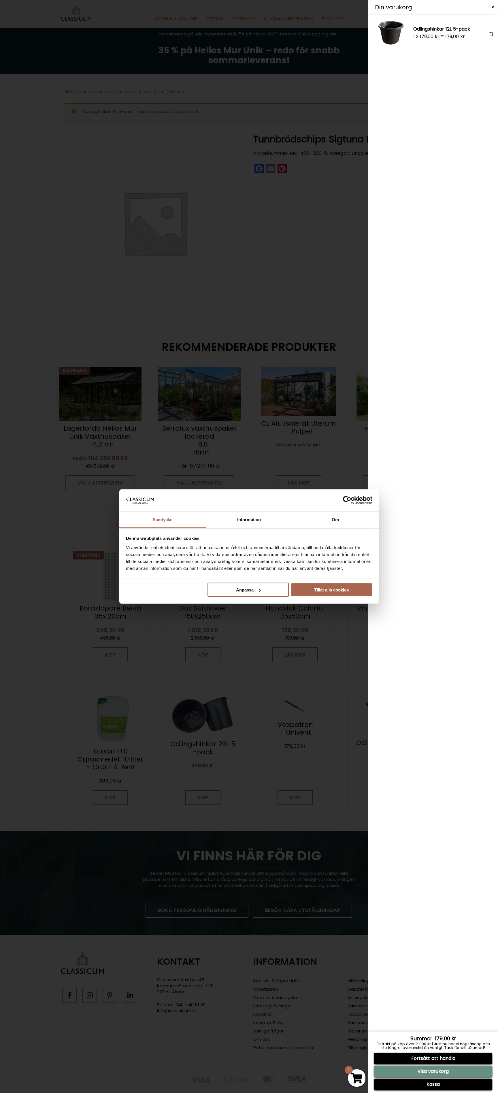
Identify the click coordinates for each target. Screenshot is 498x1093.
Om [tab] (335, 519)
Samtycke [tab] (163, 519)
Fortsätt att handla (433, 1058)
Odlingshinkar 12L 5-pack (441, 29)
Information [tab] (249, 519)
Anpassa (245, 589)
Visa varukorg (433, 1071)
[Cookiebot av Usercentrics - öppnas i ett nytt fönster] (347, 500)
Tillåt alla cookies (331, 589)
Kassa (433, 1084)
